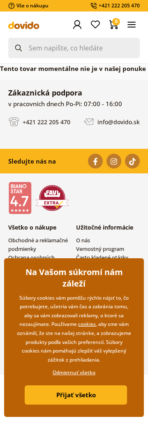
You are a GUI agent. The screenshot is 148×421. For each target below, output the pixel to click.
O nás (83, 240)
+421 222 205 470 (45, 121)
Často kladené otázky (102, 257)
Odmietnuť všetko (74, 372)
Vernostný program (100, 249)
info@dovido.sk (118, 121)
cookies (87, 324)
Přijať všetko (76, 395)
